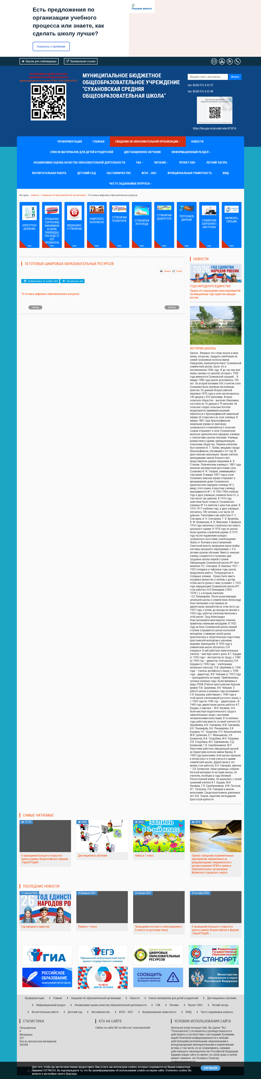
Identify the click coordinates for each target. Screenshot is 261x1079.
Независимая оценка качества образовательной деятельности (79, 162)
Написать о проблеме (51, 46)
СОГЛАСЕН (210, 1068)
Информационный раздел (190, 152)
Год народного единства (210, 286)
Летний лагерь (216, 162)
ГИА (138, 162)
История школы (203, 348)
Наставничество (119, 173)
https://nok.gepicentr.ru (64, 80)
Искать (235, 76)
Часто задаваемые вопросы (129, 183)
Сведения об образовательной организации (146, 141)
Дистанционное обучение (142, 152)
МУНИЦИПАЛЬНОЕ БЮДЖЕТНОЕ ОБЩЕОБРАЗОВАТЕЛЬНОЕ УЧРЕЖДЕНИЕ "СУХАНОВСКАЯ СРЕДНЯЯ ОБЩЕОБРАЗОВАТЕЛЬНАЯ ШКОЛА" (131, 85)
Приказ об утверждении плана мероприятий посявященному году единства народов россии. (215, 294)
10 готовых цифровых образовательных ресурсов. (50, 294)
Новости (197, 141)
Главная (98, 141)
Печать (167, 271)
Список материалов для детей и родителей (81, 152)
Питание (160, 162)
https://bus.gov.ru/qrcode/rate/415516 (214, 128)
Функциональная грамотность (189, 173)
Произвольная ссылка (82, 61)
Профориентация (70, 141)
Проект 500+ (187, 162)
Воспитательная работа (49, 173)
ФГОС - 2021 (149, 173)
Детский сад (86, 173)
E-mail (179, 271)
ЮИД (226, 173)
